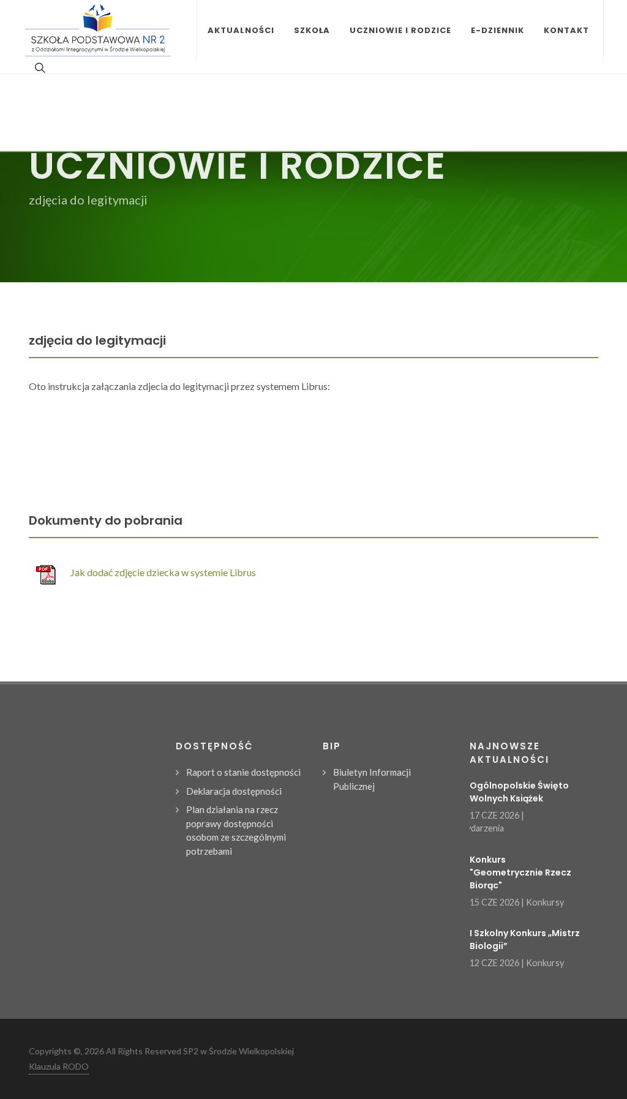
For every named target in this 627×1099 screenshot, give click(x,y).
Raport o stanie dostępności (243, 772)
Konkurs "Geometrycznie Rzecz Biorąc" (520, 872)
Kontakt (566, 30)
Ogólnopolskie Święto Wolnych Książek (519, 792)
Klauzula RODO (59, 1066)
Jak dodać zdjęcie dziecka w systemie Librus (163, 572)
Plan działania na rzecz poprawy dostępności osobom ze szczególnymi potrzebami (236, 830)
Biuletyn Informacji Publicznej (372, 779)
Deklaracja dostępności (234, 791)
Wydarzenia (480, 828)
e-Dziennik (497, 30)
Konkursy (545, 902)
